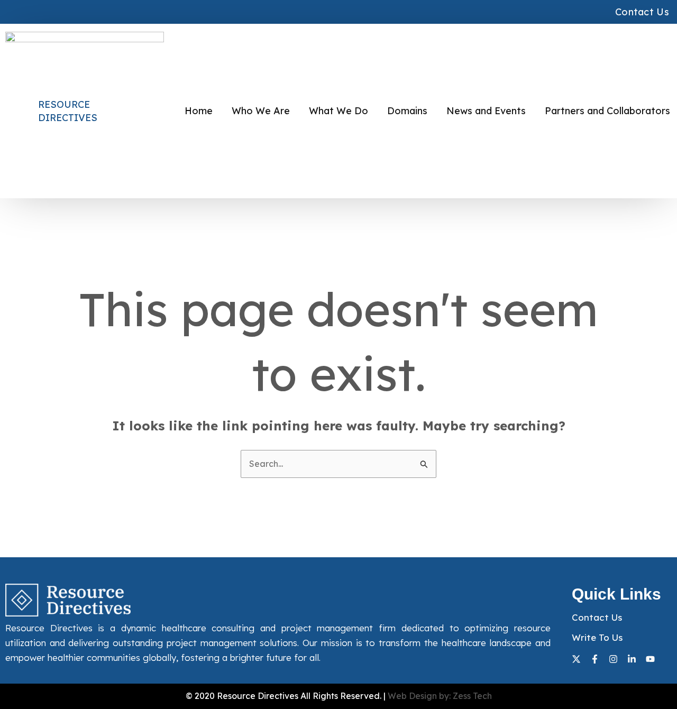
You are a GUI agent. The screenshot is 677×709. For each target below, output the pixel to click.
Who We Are (261, 111)
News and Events (486, 111)
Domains (407, 111)
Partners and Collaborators (607, 111)
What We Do (338, 111)
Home (199, 111)
